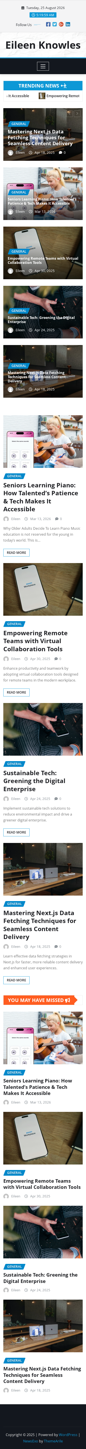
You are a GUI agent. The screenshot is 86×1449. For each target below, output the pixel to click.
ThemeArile (53, 1441)
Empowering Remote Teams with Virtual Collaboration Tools (43, 260)
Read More (16, 552)
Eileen (20, 152)
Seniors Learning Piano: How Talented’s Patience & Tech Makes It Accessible (42, 137)
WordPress (68, 1434)
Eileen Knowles (43, 45)
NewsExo (30, 1441)
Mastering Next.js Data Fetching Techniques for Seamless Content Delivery (37, 376)
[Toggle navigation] (43, 66)
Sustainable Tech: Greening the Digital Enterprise (41, 319)
